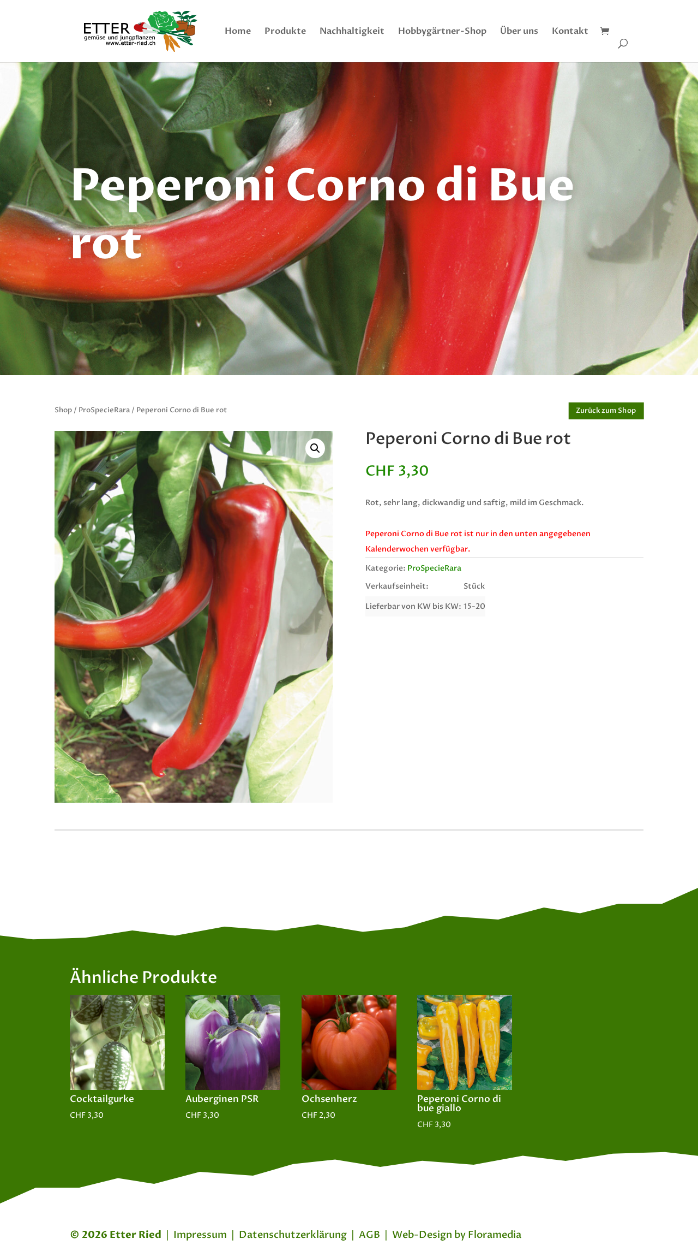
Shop (63, 410)
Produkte (285, 32)
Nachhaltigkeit (352, 32)
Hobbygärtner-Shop (442, 32)
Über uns (519, 32)
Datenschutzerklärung (293, 1235)
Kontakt (570, 32)
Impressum (200, 1235)
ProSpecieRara (104, 410)
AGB (369, 1235)
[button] (315, 448)
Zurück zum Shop (606, 411)
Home (238, 32)
